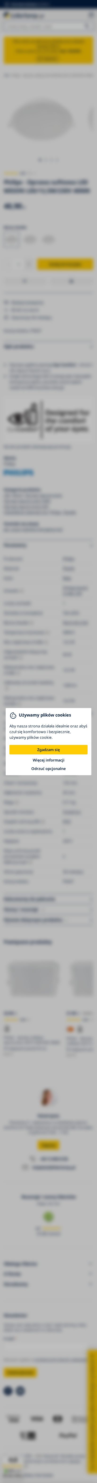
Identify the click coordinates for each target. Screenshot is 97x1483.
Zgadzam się (48, 749)
